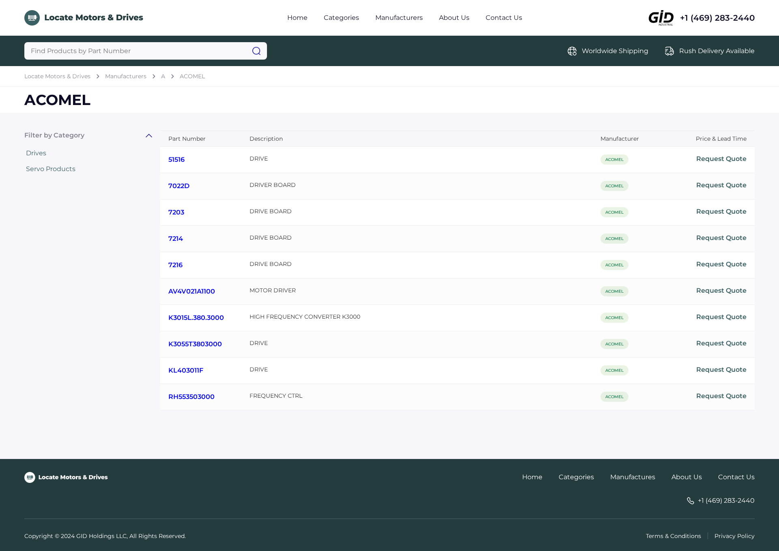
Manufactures (632, 477)
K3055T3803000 (195, 344)
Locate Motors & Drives (57, 76)
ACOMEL (192, 76)
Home (297, 17)
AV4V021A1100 (191, 291)
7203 (176, 212)
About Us (454, 17)
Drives (36, 153)
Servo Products (50, 169)
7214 (175, 238)
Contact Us (504, 17)
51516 (176, 159)
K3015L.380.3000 (196, 318)
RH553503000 (191, 397)
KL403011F (185, 370)
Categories (341, 17)
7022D (178, 186)
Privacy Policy (734, 536)
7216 (175, 265)
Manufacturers (399, 17)
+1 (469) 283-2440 (717, 18)
